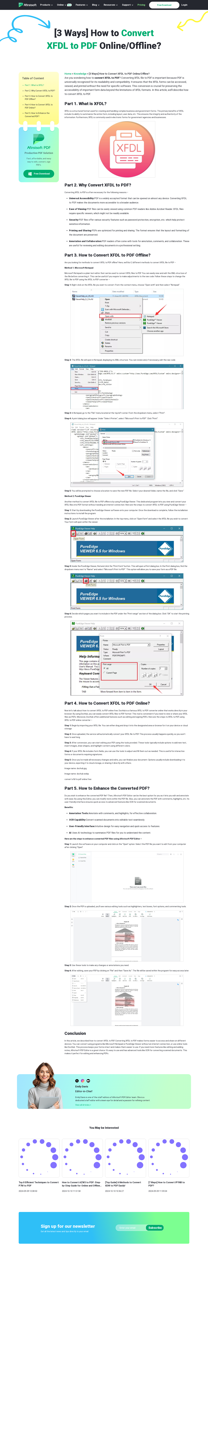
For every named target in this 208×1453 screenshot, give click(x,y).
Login (184, 5)
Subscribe (155, 1227)
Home (68, 73)
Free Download (164, 5)
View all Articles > (83, 1105)
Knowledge (80, 73)
